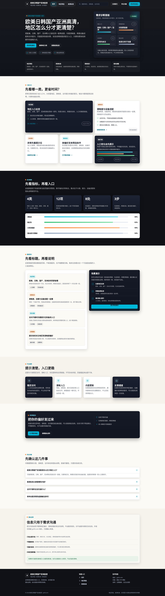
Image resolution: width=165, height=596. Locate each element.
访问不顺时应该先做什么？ (37, 489)
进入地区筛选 (31, 124)
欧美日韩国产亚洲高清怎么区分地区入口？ (42, 470)
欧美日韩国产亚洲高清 (39, 3)
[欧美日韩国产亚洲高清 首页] (27, 4)
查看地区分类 (43, 45)
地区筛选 (61, 4)
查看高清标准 (55, 45)
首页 (53, 4)
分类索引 (115, 4)
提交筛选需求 (114, 305)
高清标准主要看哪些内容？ (37, 482)
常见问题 (124, 4)
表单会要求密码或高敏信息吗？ (38, 496)
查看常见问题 (31, 155)
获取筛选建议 (134, 4)
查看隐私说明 (46, 433)
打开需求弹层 (66, 155)
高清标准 (71, 4)
